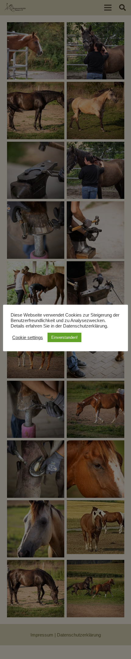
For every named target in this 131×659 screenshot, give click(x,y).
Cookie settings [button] (27, 337)
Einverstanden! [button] (64, 337)
